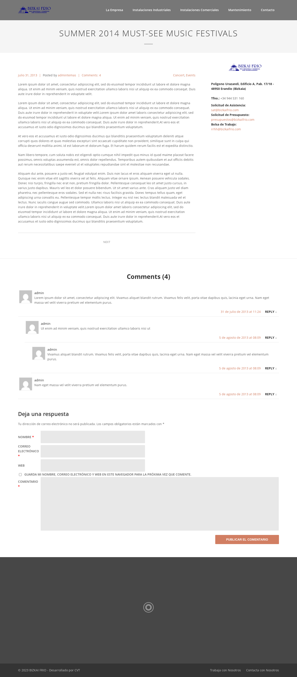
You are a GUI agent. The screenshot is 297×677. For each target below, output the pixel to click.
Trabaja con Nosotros (225, 670)
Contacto (268, 10)
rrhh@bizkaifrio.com (226, 129)
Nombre (26, 437)
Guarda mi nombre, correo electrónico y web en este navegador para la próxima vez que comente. (107, 474)
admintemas (67, 75)
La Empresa (114, 10)
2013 (34, 75)
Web (21, 465)
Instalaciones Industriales (152, 10)
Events (190, 75)
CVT (77, 670)
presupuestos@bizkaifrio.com (232, 119)
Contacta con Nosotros (262, 670)
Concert (178, 75)
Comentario (28, 483)
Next (106, 242)
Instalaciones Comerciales (199, 10)
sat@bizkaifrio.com (225, 110)
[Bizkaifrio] (38, 8)
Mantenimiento (239, 10)
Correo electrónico (28, 451)
